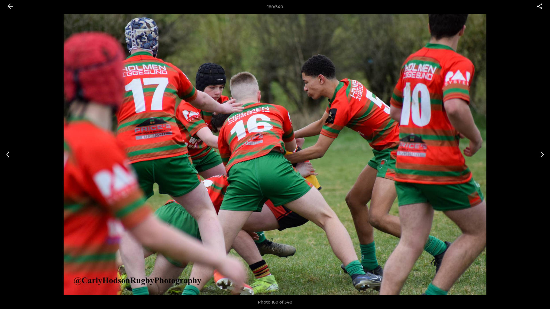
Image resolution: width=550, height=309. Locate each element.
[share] (539, 7)
